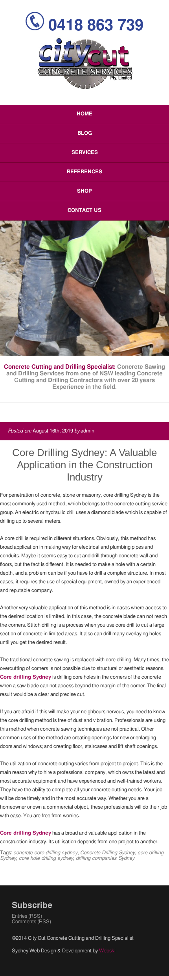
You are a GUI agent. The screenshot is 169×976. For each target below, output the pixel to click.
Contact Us (84, 210)
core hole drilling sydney (46, 858)
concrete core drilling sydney (45, 852)
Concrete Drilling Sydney (107, 852)
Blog (84, 133)
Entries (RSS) (27, 916)
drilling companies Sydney (105, 858)
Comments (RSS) (31, 921)
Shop (84, 191)
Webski (107, 951)
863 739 (95, 25)
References (84, 171)
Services (85, 152)
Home (84, 114)
